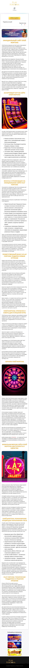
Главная (14, 10)
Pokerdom (14, 437)
